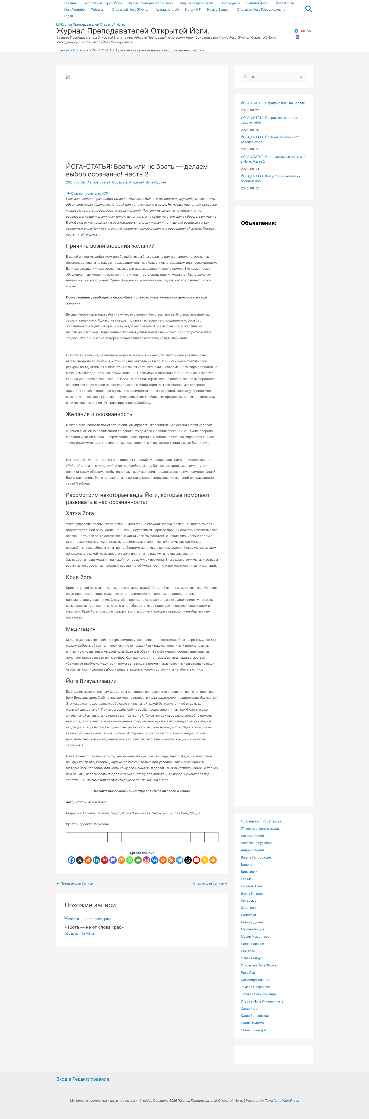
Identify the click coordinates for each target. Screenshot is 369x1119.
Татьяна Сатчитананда (258, 994)
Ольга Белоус (251, 958)
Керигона (248, 908)
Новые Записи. (218, 9)
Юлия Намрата (252, 1023)
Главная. (70, 3)
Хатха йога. (249, 1009)
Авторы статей (167, 9)
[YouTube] (303, 31)
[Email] (138, 860)
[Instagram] (298, 37)
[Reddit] (88, 860)
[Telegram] (296, 31)
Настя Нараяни (252, 944)
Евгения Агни (251, 886)
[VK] (309, 31)
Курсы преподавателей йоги (151, 3)
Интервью (248, 900)
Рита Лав (248, 973)
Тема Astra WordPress (282, 1101)
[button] (309, 9)
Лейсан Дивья (252, 922)
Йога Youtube (74, 9)
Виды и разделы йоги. (197, 3)
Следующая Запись (210, 883)
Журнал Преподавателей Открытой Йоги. (133, 30)
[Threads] (188, 860)
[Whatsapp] (129, 860)
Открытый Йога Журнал (130, 9)
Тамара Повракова (255, 987)
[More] (213, 860)
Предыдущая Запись (75, 883)
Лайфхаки (248, 915)
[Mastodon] (113, 860)
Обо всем (119, 182)
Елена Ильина (252, 893)
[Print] (163, 860)
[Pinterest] (104, 860)
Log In (68, 16)
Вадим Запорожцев (256, 857)
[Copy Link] (204, 860)
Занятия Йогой (257, 3)
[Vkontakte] (154, 860)
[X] (79, 860)
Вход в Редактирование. (83, 1079)
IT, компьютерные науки (260, 829)
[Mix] (121, 860)
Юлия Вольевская (255, 1016)
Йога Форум (285, 3)
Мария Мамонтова (255, 936)
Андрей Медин (252, 850)
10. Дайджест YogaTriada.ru (262, 821)
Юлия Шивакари (253, 1030)
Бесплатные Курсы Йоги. (103, 3)
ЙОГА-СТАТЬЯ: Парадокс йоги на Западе (273, 103)
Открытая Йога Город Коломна (261, 9)
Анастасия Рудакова (256, 843)
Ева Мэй (247, 879)
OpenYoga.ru (230, 3)
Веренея (247, 865)
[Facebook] (71, 860)
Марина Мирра (252, 929)
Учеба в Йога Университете (262, 1001)
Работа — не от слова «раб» (94, 927)
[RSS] (171, 860)
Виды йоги (249, 872)
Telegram (98, 9)
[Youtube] (196, 860)
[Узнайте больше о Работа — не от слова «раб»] (87, 919)
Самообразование (255, 980)
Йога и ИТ (193, 9)
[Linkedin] (96, 860)
